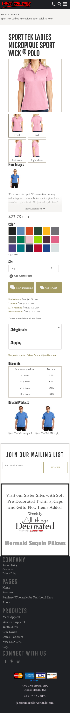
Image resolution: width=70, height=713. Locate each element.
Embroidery (14, 299)
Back (37, 135)
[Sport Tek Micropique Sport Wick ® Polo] (21, 418)
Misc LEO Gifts (12, 642)
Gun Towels (10, 632)
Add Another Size (23, 276)
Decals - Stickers (13, 637)
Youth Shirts (10, 627)
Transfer (12, 303)
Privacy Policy (10, 573)
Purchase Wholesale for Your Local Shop (28, 598)
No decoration (15, 311)
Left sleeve (17, 160)
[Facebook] (5, 661)
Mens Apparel (11, 617)
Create (13, 14)
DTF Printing (15, 307)
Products (8, 592)
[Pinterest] (12, 661)
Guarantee (8, 569)
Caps (6, 647)
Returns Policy (10, 565)
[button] (59, 4)
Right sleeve (37, 160)
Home (4, 14)
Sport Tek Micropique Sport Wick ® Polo (28, 433)
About (6, 602)
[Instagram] (18, 661)
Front (17, 135)
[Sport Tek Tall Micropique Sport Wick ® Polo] (48, 418)
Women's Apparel (14, 622)
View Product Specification (41, 355)
